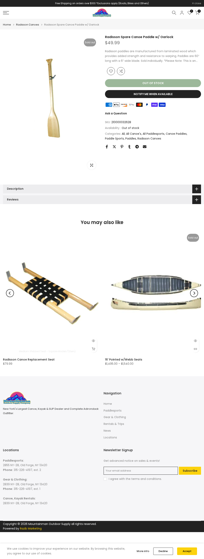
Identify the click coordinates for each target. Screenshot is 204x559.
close (8, 3)
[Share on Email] (144, 146)
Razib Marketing (31, 529)
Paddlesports (113, 411)
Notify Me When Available (153, 94)
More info (143, 551)
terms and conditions (146, 479)
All (123, 134)
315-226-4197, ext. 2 (27, 470)
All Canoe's (133, 134)
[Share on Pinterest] (122, 146)
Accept (187, 551)
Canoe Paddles (176, 134)
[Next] (194, 293)
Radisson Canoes (27, 24)
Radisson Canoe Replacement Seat (29, 360)
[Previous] (10, 293)
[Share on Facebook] (107, 146)
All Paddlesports (153, 134)
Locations (110, 437)
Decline (163, 551)
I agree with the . (135, 479)
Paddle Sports (114, 138)
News (107, 431)
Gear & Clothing (115, 417)
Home (7, 24)
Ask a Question (116, 113)
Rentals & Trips (114, 424)
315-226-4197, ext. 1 (27, 489)
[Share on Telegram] (137, 146)
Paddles (130, 138)
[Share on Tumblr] (129, 146)
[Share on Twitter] (114, 146)
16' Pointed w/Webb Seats (123, 360)
